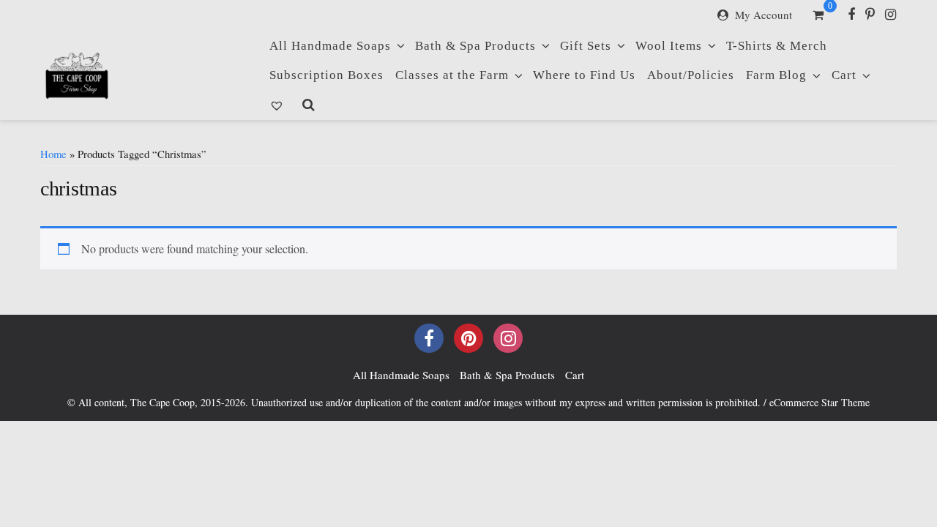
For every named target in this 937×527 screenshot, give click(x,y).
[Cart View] (818, 16)
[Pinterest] (870, 14)
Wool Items (668, 46)
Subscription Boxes (326, 75)
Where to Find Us (584, 75)
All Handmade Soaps (330, 46)
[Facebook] (851, 14)
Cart (844, 75)
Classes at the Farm (452, 75)
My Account (763, 14)
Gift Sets (585, 46)
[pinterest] (468, 338)
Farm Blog (776, 75)
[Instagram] (890, 14)
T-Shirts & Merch (776, 46)
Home (53, 153)
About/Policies (690, 75)
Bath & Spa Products (475, 46)
